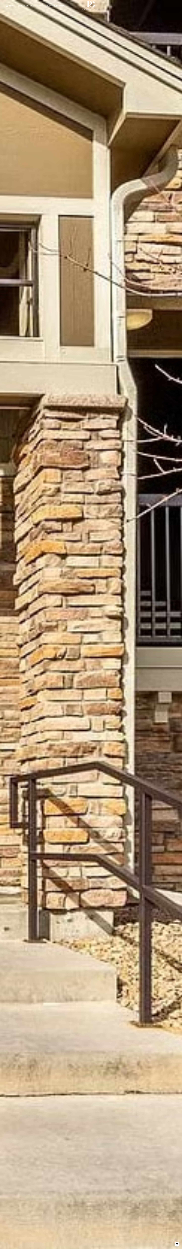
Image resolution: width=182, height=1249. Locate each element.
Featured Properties (56, 6)
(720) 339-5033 (25, 6)
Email (39, 6)
